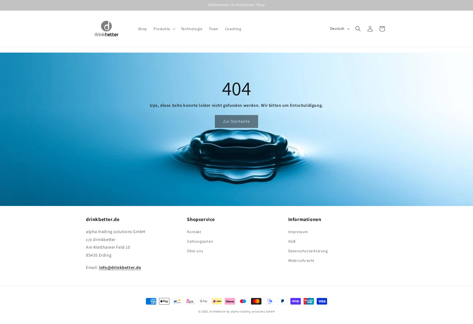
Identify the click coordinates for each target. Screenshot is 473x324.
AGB (292, 241)
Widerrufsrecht (301, 260)
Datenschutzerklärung (308, 250)
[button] (164, 29)
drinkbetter (217, 311)
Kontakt (194, 231)
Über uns (195, 250)
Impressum (298, 231)
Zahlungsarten (200, 241)
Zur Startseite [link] (236, 121)
